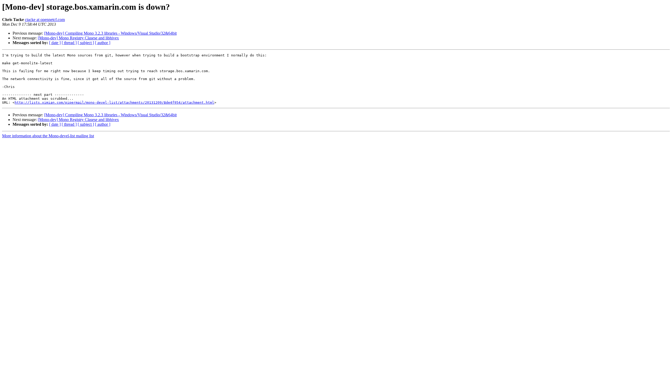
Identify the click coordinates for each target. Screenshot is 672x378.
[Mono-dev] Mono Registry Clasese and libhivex (78, 38)
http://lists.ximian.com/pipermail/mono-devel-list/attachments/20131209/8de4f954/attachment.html (114, 102)
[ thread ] (69, 42)
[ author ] (102, 42)
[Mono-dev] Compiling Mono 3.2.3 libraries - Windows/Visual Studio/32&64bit (110, 33)
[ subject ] (86, 42)
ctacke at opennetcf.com (45, 19)
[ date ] (55, 42)
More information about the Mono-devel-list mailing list (48, 136)
